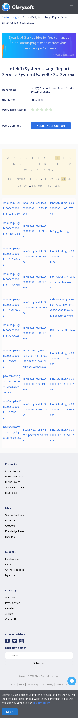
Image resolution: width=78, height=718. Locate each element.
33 (19, 185)
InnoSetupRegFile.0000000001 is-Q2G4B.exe (62, 409)
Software (10, 525)
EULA (21, 684)
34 (25, 185)
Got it (9, 711)
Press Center (12, 602)
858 (40, 185)
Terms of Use (61, 684)
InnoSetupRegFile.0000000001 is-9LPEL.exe (35, 231)
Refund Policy (47, 684)
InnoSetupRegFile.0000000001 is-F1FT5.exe (62, 208)
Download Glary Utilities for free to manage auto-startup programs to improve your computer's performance (42, 45)
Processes (11, 520)
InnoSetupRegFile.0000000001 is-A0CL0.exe (35, 282)
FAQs (8, 564)
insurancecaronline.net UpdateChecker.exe (35, 435)
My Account (11, 575)
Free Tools (11, 492)
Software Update (14, 487)
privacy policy (41, 702)
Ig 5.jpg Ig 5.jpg (59, 231)
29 (51, 178)
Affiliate (9, 613)
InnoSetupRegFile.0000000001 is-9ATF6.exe (35, 333)
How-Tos (10, 536)
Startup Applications (16, 515)
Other (51, 170)
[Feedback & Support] (71, 681)
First (9, 178)
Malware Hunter (14, 476)
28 (45, 178)
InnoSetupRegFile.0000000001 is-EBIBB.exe (35, 256)
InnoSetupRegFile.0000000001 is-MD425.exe (62, 358)
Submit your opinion (51, 126)
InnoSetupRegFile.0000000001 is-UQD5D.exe (62, 256)
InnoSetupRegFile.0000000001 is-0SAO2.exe (62, 435)
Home (13, 684)
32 (69, 178)
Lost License (12, 559)
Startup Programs (12, 17)
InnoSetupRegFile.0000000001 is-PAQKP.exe (35, 307)
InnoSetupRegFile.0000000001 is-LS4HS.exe (12, 208)
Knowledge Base (14, 531)
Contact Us (11, 619)
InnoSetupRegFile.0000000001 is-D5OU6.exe (35, 208)
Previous (20, 178)
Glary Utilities (12, 471)
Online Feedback (14, 569)
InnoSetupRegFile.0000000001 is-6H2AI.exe (35, 409)
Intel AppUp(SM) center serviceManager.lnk (62, 282)
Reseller (9, 608)
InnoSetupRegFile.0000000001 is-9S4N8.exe (35, 384)
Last (57, 185)
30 (57, 178)
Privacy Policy (32, 684)
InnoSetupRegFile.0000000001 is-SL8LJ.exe (62, 384)
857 (34, 185)
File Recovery (12, 481)
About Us (10, 597)
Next (48, 185)
